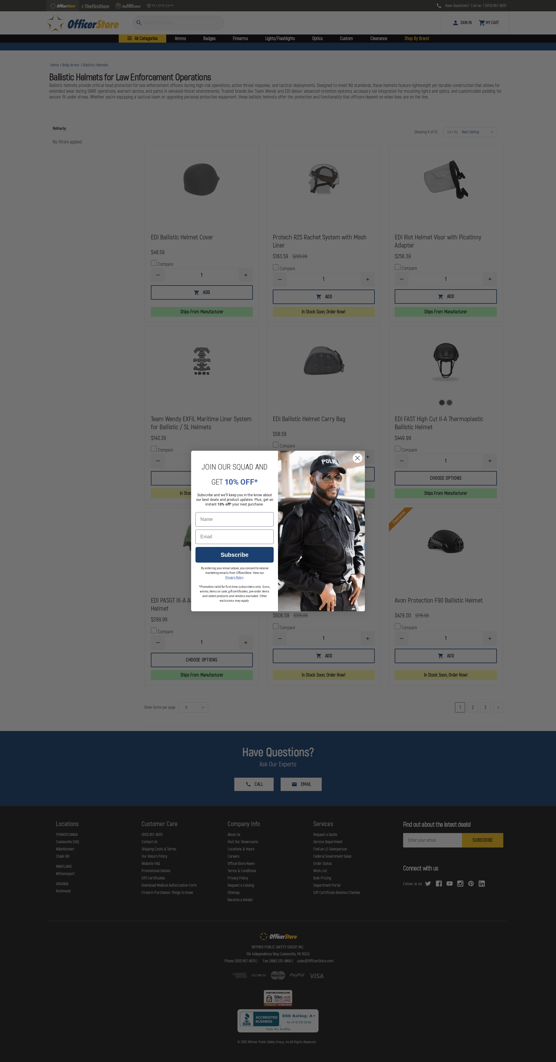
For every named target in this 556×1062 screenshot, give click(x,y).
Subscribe (234, 555)
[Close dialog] (357, 458)
